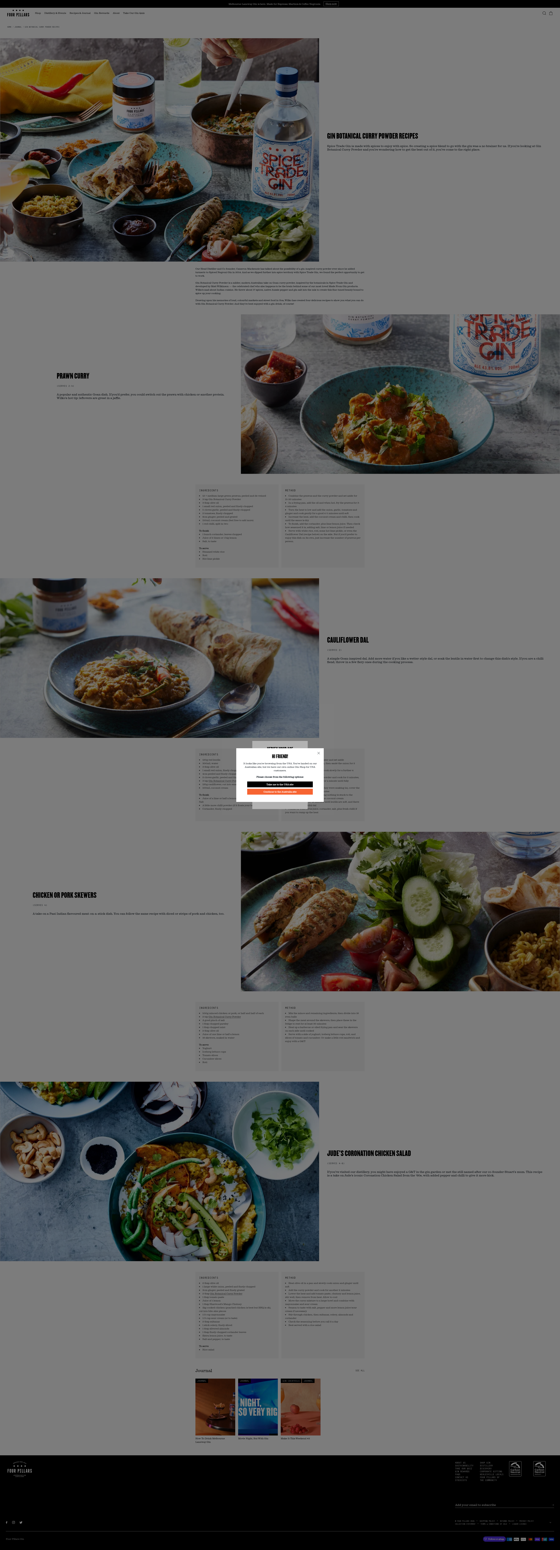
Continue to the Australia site (280, 791)
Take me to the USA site (280, 784)
